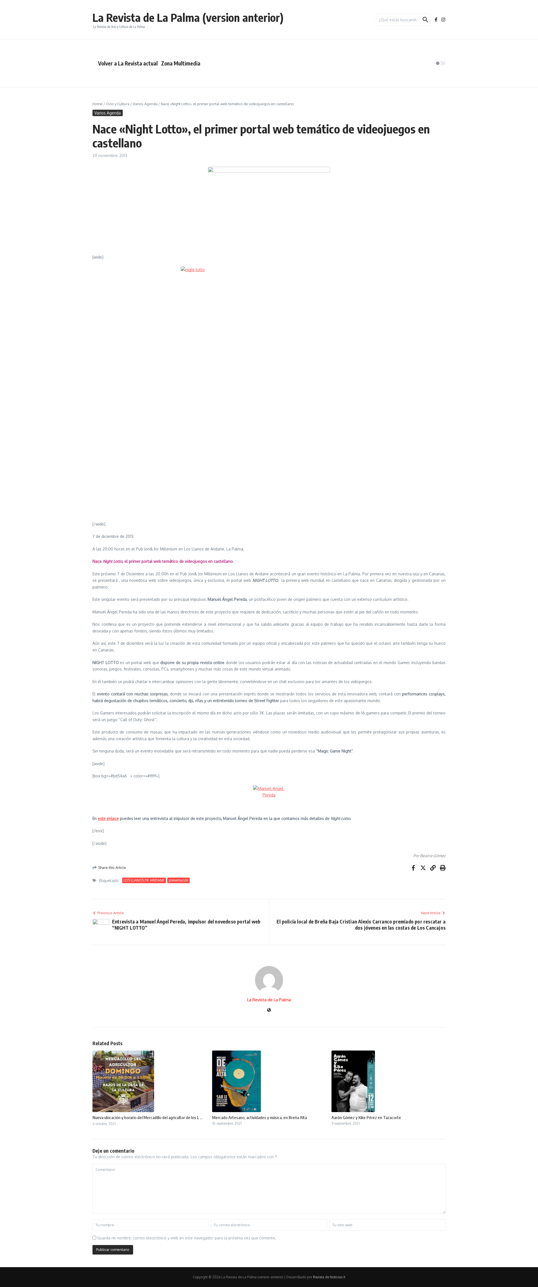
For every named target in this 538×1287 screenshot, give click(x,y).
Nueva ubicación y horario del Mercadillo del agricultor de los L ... (147, 1117)
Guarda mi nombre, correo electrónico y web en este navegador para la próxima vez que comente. (186, 1238)
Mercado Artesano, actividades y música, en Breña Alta (259, 1117)
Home (97, 104)
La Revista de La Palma (269, 999)
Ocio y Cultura (117, 104)
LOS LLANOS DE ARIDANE (144, 880)
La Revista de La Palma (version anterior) (188, 17)
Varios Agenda (145, 104)
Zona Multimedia (180, 63)
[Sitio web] (269, 1010)
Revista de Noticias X (329, 1277)
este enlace (108, 818)
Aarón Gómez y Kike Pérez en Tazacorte (366, 1117)
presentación (178, 880)
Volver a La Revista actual (128, 63)
